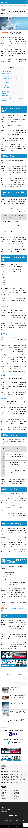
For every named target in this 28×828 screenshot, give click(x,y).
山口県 (20, 779)
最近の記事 (7, 684)
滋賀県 (5, 777)
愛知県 (14, 776)
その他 (6, 87)
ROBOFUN (8, 670)
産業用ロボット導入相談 (5, 809)
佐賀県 (11, 782)
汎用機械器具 (3, 798)
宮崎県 (24, 782)
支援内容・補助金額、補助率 (9, 76)
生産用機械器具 (16, 790)
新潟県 (8, 774)
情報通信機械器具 (17, 793)
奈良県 (18, 777)
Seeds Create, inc (11, 826)
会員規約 (22, 820)
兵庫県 (15, 777)
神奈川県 (3, 773)
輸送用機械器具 (16, 796)
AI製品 (6, 85)
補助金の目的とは (6, 73)
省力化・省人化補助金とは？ (9, 71)
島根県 (11, 779)
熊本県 (17, 782)
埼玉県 (15, 771)
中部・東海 (3, 776)
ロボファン (7, 642)
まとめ (4, 100)
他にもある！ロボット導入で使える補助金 (12, 98)
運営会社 (17, 820)
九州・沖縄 (3, 782)
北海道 (2, 768)
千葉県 (18, 771)
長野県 (25, 774)
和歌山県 (22, 777)
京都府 (8, 777)
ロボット (7, 80)
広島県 (17, 779)
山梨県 (21, 774)
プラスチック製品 (4, 790)
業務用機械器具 (4, 792)
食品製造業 (3, 795)
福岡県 (7, 782)
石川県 (15, 774)
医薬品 (15, 795)
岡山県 (14, 779)
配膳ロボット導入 (4, 811)
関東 (2, 771)
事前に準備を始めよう (8, 95)
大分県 (20, 782)
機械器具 (15, 798)
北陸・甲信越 (3, 774)
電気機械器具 (16, 792)
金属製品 (2, 789)
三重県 (17, 776)
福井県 (18, 774)
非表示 (13, 67)
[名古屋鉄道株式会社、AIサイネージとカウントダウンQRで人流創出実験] (20, 674)
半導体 (2, 796)
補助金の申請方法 (6, 93)
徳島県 (24, 779)
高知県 (10, 780)
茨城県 (5, 771)
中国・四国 (3, 779)
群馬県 (11, 771)
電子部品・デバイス (4, 793)
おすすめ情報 (20, 684)
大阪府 (11, 777)
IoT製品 (6, 82)
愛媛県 (7, 780)
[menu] (26, 2)
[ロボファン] (6, 1)
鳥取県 (7, 779)
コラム (14, 820)
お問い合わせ (13, 821)
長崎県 (14, 782)
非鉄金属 (15, 789)
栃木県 (8, 771)
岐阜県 (7, 776)
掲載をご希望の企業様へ (7, 820)
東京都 (21, 771)
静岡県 (11, 776)
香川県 (3, 780)
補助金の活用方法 (6, 91)
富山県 (11, 774)
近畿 (2, 777)
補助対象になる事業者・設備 (9, 78)
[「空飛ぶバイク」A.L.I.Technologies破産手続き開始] (7, 674)
